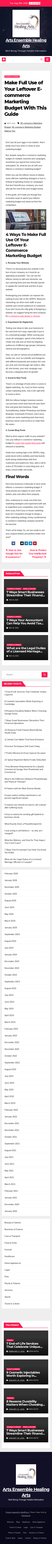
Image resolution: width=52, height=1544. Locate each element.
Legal (7, 1270)
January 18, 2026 (17, 1438)
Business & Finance (12, 76)
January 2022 (11, 1117)
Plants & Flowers (12, 1283)
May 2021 (9, 1171)
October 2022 (11, 1056)
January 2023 (11, 1036)
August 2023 (10, 988)
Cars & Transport (12, 1236)
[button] (42, 59)
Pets (7, 1277)
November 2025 (12, 887)
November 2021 (12, 1130)
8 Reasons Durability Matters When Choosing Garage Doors (24, 1405)
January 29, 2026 (17, 1380)
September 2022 (12, 1063)
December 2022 (12, 1042)
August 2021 (10, 1150)
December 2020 (12, 1204)
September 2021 (12, 1144)
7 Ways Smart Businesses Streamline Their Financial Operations (25, 595)
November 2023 (12, 968)
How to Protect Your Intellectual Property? (37, 553)
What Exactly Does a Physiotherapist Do (23, 824)
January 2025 (11, 928)
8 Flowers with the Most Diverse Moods (23, 788)
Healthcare (10, 1256)
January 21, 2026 (17, 1409)
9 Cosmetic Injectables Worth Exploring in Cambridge (23, 1376)
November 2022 (12, 1049)
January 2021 (11, 1198)
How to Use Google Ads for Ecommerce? (14, 553)
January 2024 (11, 955)
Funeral (8, 1250)
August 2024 (10, 941)
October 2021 (11, 1137)
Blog (18, 1522)
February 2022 (11, 1110)
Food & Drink (11, 1243)
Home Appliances (13, 1263)
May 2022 (9, 1090)
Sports (7, 1297)
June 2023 (9, 1002)
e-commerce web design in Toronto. (24, 316)
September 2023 (12, 982)
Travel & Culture (29, 588)
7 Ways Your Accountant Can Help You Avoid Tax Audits (24, 623)
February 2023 (11, 1029)
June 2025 (9, 907)
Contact (28, 1538)
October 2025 (11, 894)
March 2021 (10, 1184)
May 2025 (9, 914)
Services (9, 1290)
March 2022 (10, 1103)
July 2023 (9, 995)
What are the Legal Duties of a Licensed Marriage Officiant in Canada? (26, 651)
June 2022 (9, 1083)
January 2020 (11, 1211)
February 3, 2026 (17, 1351)
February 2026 (11, 874)
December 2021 (12, 1123)
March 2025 (10, 921)
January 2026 (11, 880)
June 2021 (9, 1164)
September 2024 (12, 934)
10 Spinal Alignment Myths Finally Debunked (25, 760)
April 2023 (9, 1015)
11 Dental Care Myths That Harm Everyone (24, 739)
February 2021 (11, 1191)
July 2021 (9, 1157)
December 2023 (12, 961)
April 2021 (9, 1177)
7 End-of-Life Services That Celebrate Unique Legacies (23, 1347)
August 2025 (10, 901)
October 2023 (11, 975)
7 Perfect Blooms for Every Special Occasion (25, 753)
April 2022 (9, 1096)
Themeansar (25, 1516)
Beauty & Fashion (13, 1223)
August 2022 (10, 1069)
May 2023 (9, 1009)
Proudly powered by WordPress (17, 1512)
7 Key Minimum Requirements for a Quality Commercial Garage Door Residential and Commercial (24, 769)
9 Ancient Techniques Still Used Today (22, 746)
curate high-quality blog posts (28, 443)
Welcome (10, 1522)
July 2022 (9, 1076)
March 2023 (10, 1022)
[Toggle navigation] (47, 59)
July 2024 (9, 948)
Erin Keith (34, 1351)
